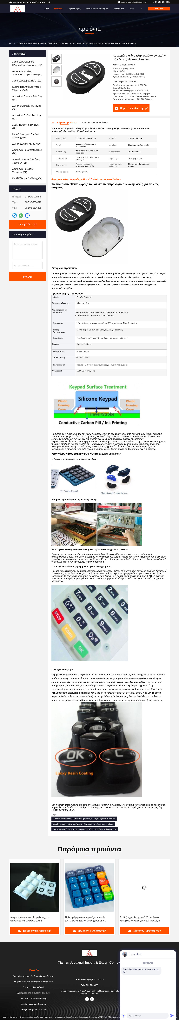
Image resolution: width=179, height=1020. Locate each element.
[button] (14, 894)
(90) (27, 151)
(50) (26, 136)
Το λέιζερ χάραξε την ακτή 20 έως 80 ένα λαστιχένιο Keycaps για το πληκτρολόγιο (85, 919)
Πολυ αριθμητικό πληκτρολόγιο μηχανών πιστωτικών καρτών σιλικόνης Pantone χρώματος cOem (30, 919)
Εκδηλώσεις (119, 9)
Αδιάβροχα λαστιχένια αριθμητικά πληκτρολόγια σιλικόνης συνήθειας (83, 824)
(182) (27, 63)
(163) (26, 88)
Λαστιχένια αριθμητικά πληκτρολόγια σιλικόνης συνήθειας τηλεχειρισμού (84, 829)
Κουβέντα (159, 9)
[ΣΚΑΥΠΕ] (14, 215)
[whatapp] (21, 215)
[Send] (172, 1015)
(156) (26, 161)
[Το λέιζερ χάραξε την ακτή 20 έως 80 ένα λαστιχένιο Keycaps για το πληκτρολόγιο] (89, 887)
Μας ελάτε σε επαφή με (97, 9)
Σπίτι (46, 9)
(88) (27, 98)
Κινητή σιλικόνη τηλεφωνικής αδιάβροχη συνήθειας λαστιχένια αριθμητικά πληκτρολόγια (143, 919)
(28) (25, 126)
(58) (27, 178)
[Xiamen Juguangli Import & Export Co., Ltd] (18, 8)
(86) (26, 107)
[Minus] (172, 954)
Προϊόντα (58, 9)
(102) (27, 81)
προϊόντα (21, 43)
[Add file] (124, 1015)
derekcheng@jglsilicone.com (134, 2)
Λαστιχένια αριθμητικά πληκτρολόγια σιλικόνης (48, 43)
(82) (26, 117)
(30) (26, 144)
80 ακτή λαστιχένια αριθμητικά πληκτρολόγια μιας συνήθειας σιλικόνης (84, 819)
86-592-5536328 (162, 2)
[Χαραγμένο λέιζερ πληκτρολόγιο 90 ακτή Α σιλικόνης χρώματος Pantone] (86, 77)
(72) (27, 73)
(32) (22, 170)
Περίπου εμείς (74, 9)
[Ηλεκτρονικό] (27, 215)
